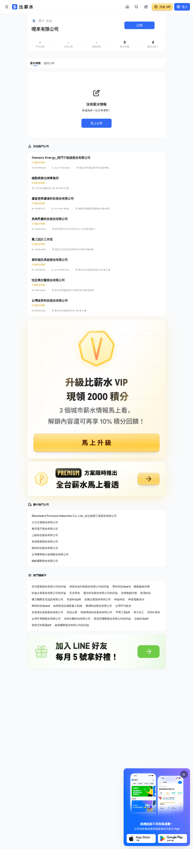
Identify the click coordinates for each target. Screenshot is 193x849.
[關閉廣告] (184, 774)
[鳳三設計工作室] (96, 244)
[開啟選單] (7, 7)
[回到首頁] (34, 21)
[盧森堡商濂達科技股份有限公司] (96, 203)
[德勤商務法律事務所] (96, 182)
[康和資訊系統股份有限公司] (96, 264)
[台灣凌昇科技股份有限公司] (96, 305)
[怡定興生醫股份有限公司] (96, 285)
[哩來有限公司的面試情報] (152, 44)
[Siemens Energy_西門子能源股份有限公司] (96, 162)
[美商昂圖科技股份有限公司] (96, 223)
